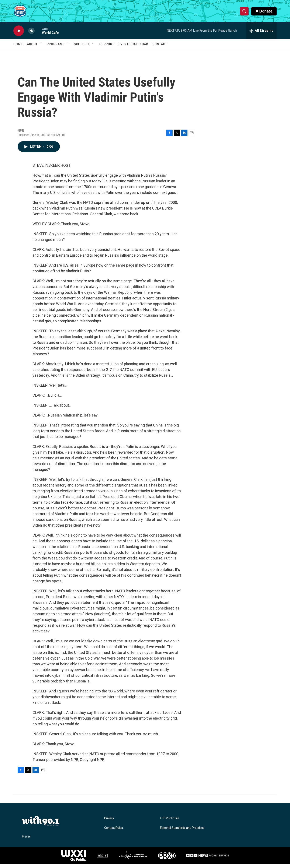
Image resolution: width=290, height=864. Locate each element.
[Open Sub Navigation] (40, 44)
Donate (265, 11)
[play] (18, 30)
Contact (159, 44)
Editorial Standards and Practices (182, 827)
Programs (56, 44)
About (32, 44)
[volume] (31, 31)
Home (18, 44)
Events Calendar (133, 44)
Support (106, 44)
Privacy (109, 818)
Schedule (82, 44)
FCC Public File (169, 818)
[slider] (38, 30)
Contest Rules (113, 827)
